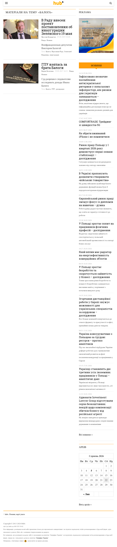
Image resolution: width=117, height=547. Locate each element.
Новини (49, 40)
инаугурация (54, 55)
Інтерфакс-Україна (42, 538)
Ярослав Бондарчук (48, 37)
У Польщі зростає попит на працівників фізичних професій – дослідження (96, 227)
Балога (48, 51)
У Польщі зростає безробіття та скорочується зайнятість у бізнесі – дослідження (95, 272)
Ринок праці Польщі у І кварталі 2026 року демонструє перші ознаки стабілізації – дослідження (96, 151)
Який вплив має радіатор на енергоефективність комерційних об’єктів (95, 255)
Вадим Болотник (47, 71)
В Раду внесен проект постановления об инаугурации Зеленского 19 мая (56, 27)
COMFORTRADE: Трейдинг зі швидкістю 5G (95, 123)
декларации (60, 89)
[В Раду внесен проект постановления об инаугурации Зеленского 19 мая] (20, 29)
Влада (43, 40)
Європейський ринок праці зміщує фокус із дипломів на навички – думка (96, 202)
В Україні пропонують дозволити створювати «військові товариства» (94, 177)
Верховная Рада (57, 51)
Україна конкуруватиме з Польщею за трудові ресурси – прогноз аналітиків (95, 338)
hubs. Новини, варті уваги (58, 3)
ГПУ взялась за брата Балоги (54, 66)
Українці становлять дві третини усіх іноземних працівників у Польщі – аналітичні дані (95, 374)
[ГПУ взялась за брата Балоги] (20, 73)
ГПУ (53, 89)
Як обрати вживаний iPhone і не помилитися (94, 135)
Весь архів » (85, 504)
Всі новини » (86, 434)
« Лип (86, 494)
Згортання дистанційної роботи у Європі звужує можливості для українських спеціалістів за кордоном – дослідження (95, 307)
